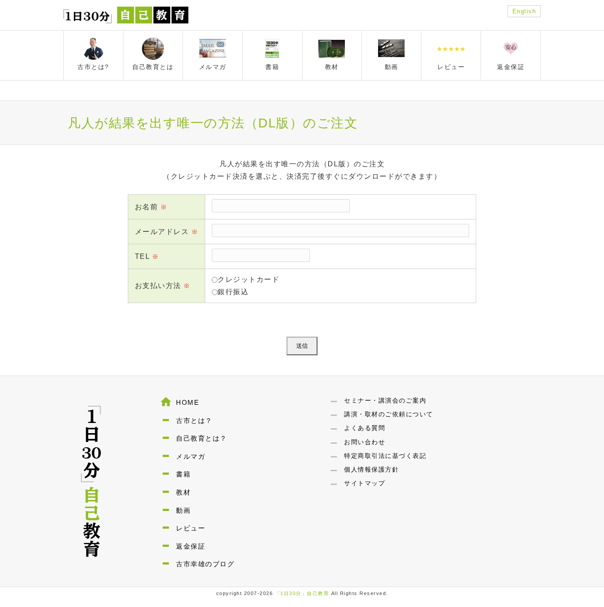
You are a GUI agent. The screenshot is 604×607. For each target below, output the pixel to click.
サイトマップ (364, 483)
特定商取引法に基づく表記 (385, 455)
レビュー (190, 528)
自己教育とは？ (201, 438)
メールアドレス (167, 231)
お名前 (151, 207)
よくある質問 (364, 427)
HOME (187, 402)
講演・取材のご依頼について (388, 414)
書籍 (183, 474)
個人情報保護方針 (371, 469)
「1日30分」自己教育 (302, 593)
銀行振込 (233, 292)
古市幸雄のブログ (205, 564)
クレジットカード (248, 279)
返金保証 (190, 546)
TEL (147, 256)
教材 (183, 492)
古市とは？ (194, 420)
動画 (183, 510)
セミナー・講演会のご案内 (385, 400)
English (524, 11)
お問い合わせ (364, 442)
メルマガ (190, 456)
